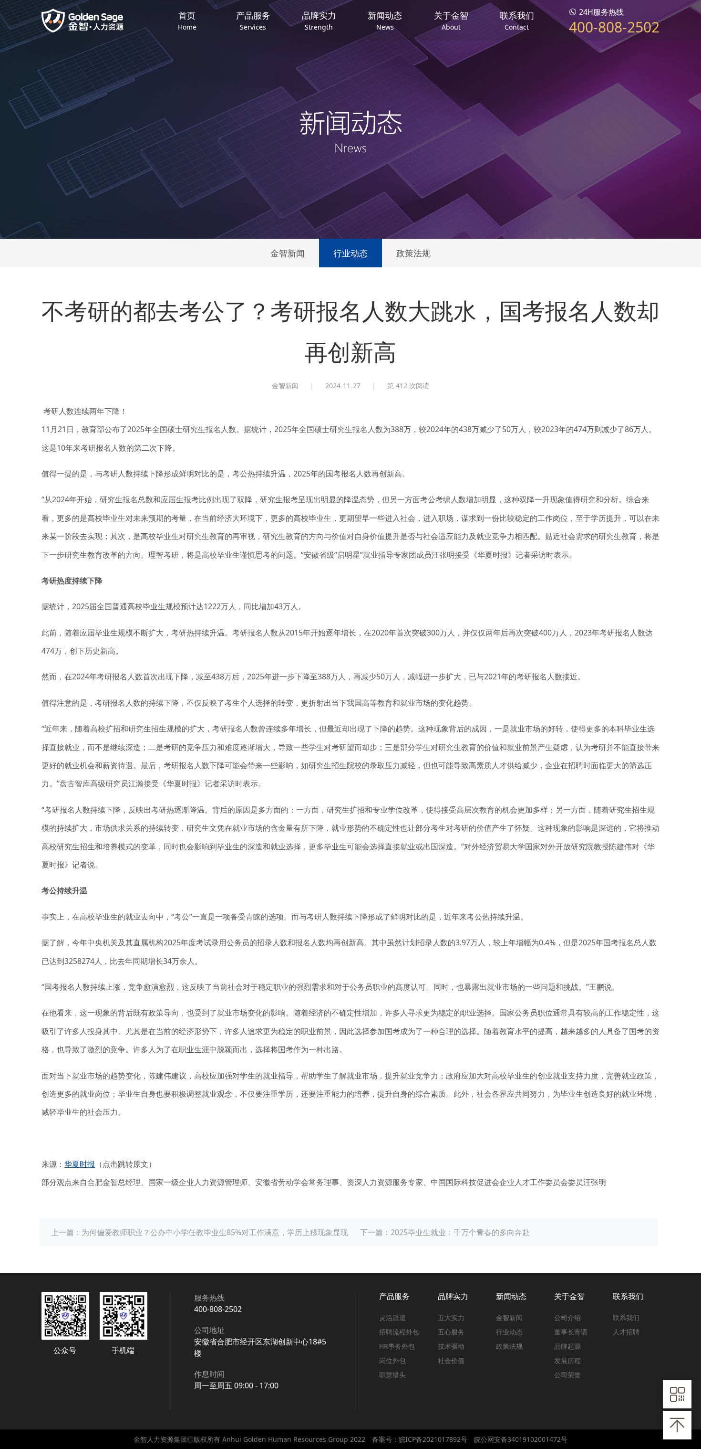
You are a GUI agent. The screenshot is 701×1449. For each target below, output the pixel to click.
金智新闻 (287, 253)
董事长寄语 (571, 1331)
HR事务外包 (397, 1346)
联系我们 (626, 1317)
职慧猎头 (392, 1374)
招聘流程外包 (399, 1331)
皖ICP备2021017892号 (433, 1439)
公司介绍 (567, 1317)
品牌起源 (567, 1346)
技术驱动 (451, 1346)
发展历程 (567, 1360)
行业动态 (350, 253)
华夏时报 (79, 1164)
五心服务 (451, 1331)
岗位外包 (392, 1360)
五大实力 (451, 1317)
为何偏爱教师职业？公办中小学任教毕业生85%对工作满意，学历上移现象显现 (215, 1232)
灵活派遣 (392, 1317)
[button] (187, 20)
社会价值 (451, 1360)
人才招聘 (626, 1331)
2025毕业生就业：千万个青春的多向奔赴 (460, 1232)
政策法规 (413, 253)
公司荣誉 (567, 1374)
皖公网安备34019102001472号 (520, 1439)
